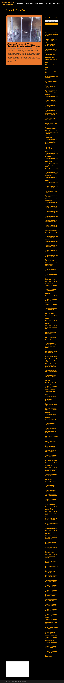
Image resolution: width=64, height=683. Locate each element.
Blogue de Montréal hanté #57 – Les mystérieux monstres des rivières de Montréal (51, 388)
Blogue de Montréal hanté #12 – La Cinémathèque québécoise (51, 600)
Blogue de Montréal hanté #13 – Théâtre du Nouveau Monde (51, 595)
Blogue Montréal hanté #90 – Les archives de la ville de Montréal (51, 238)
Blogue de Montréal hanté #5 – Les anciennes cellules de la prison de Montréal (51, 639)
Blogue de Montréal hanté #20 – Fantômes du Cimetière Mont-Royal (51, 561)
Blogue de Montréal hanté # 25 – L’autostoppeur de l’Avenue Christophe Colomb (51, 537)
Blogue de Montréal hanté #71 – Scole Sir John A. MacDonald (51, 322)
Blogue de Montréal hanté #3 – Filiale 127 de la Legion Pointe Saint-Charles (51, 648)
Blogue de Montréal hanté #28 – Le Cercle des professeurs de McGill (51, 523)
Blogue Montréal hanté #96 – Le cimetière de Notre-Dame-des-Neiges (51, 213)
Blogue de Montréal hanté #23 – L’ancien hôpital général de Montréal (51, 547)
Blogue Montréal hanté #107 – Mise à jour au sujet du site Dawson (51, 165)
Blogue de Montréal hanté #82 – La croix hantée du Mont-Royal (51, 274)
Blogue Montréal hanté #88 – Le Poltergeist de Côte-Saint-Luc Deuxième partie (51, 246)
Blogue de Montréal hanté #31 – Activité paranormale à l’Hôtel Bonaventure (51, 508)
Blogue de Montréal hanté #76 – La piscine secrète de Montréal (51, 301)
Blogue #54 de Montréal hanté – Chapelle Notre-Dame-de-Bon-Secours (51, 404)
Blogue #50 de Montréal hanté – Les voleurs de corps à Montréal (51, 425)
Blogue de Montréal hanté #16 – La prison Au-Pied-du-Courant (51, 581)
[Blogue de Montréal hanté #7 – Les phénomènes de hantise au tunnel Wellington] (24, 29)
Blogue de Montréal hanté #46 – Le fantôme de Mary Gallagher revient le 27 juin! (51, 446)
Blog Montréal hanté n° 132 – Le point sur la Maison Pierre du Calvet (51, 34)
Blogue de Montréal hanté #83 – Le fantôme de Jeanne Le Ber (51, 269)
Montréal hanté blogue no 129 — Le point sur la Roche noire (51, 51)
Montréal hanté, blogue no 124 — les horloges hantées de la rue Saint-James (51, 76)
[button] (62, 3)
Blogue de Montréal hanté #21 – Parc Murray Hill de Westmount (51, 556)
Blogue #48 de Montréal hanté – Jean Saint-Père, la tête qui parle (51, 436)
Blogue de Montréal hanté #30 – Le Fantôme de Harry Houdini (51, 513)
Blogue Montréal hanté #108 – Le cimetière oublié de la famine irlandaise (51, 160)
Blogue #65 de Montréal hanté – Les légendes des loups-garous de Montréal (51, 351)
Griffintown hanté (29, 48)
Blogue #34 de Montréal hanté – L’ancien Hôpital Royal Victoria (51, 495)
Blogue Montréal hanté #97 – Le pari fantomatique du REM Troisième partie (51, 208)
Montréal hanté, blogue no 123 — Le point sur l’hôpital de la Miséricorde (51, 81)
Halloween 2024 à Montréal (51, 151)
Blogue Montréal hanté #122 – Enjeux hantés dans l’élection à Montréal (51, 86)
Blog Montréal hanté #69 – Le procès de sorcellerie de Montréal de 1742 (51, 332)
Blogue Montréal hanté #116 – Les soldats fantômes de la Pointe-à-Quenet (51, 118)
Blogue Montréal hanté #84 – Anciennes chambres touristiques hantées (51, 264)
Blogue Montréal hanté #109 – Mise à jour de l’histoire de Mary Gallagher (51, 155)
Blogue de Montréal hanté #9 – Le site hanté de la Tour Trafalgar (51, 616)
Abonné (51, 24)
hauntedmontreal (20, 48)
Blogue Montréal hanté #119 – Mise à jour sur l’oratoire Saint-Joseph (51, 102)
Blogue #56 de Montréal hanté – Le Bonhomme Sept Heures (50, 393)
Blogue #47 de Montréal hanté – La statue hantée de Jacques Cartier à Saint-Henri (51, 441)
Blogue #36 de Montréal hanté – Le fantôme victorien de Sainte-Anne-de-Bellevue (51, 487)
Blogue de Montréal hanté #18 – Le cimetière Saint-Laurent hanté (51, 571)
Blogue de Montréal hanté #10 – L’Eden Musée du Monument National (51, 611)
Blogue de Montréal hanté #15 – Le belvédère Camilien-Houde (51, 587)
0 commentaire (36, 48)
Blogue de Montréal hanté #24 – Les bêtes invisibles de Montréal (51, 542)
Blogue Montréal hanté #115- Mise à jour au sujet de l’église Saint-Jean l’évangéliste (51, 123)
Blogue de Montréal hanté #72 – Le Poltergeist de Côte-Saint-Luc (51, 317)
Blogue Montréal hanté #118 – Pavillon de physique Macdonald (51, 107)
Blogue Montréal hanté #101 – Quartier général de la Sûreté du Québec (51, 191)
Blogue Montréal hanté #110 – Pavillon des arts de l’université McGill (51, 147)
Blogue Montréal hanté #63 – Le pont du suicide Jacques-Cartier (51, 360)
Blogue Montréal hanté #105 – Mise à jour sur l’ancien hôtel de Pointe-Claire (51, 174)
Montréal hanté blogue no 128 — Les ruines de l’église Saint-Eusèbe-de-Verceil (51, 56)
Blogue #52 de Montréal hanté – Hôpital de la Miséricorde (50, 416)
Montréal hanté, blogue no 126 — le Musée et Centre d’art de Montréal (51, 66)
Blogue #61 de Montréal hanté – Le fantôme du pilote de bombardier (51, 371)
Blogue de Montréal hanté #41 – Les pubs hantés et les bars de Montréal (51, 464)
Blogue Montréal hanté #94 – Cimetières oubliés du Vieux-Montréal (51, 221)
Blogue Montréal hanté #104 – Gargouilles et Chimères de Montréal (51, 179)
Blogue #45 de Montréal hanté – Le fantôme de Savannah (50, 451)
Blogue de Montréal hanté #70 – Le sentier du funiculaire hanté (51, 327)
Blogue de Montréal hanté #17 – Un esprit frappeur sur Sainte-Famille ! (51, 576)
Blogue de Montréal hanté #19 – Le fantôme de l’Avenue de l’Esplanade (51, 566)
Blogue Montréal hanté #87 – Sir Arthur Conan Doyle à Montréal (51, 252)
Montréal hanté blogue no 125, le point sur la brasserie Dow (51, 71)
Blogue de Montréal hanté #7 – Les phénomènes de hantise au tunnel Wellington (51, 627)
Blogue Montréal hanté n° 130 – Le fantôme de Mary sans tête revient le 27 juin (51, 46)
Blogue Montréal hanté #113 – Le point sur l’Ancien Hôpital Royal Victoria (51, 132)
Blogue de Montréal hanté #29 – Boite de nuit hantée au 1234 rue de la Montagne (51, 518)
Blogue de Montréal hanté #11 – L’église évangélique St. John (51, 606)
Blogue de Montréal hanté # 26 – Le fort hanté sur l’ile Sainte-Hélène (51, 532)
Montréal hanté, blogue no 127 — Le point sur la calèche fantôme (51, 61)
